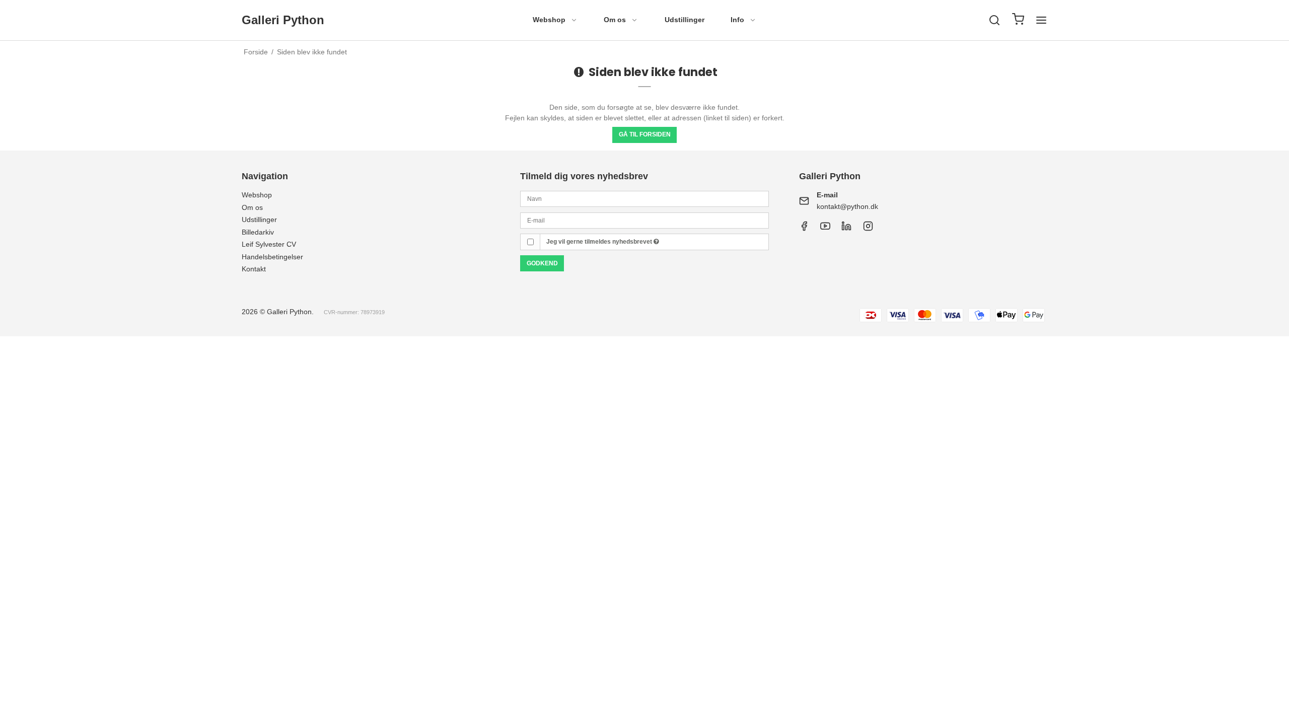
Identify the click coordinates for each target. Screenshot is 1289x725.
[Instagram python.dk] (846, 229)
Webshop (549, 20)
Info (737, 20)
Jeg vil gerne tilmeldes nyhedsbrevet (600, 241)
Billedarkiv (258, 232)
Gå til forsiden (645, 134)
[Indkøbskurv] (1018, 20)
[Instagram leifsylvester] (868, 229)
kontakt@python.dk (847, 206)
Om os (615, 20)
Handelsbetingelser (272, 257)
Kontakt (254, 269)
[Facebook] (804, 229)
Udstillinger (684, 20)
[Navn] (644, 198)
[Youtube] (825, 229)
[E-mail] (644, 219)
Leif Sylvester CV (269, 244)
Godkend (542, 263)
